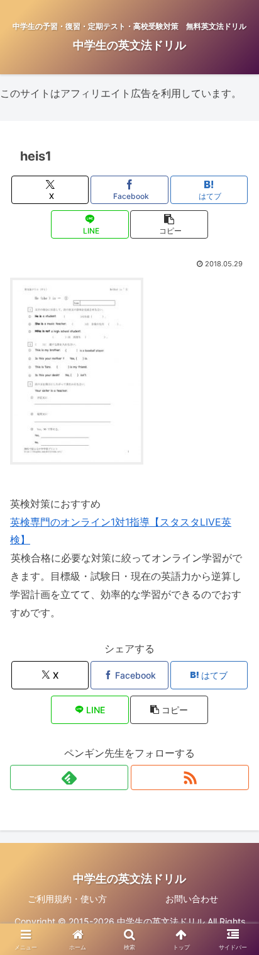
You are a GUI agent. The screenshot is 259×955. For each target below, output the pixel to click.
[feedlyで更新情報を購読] (69, 777)
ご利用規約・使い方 (67, 898)
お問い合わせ (191, 898)
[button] (169, 224)
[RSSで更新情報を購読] (190, 777)
